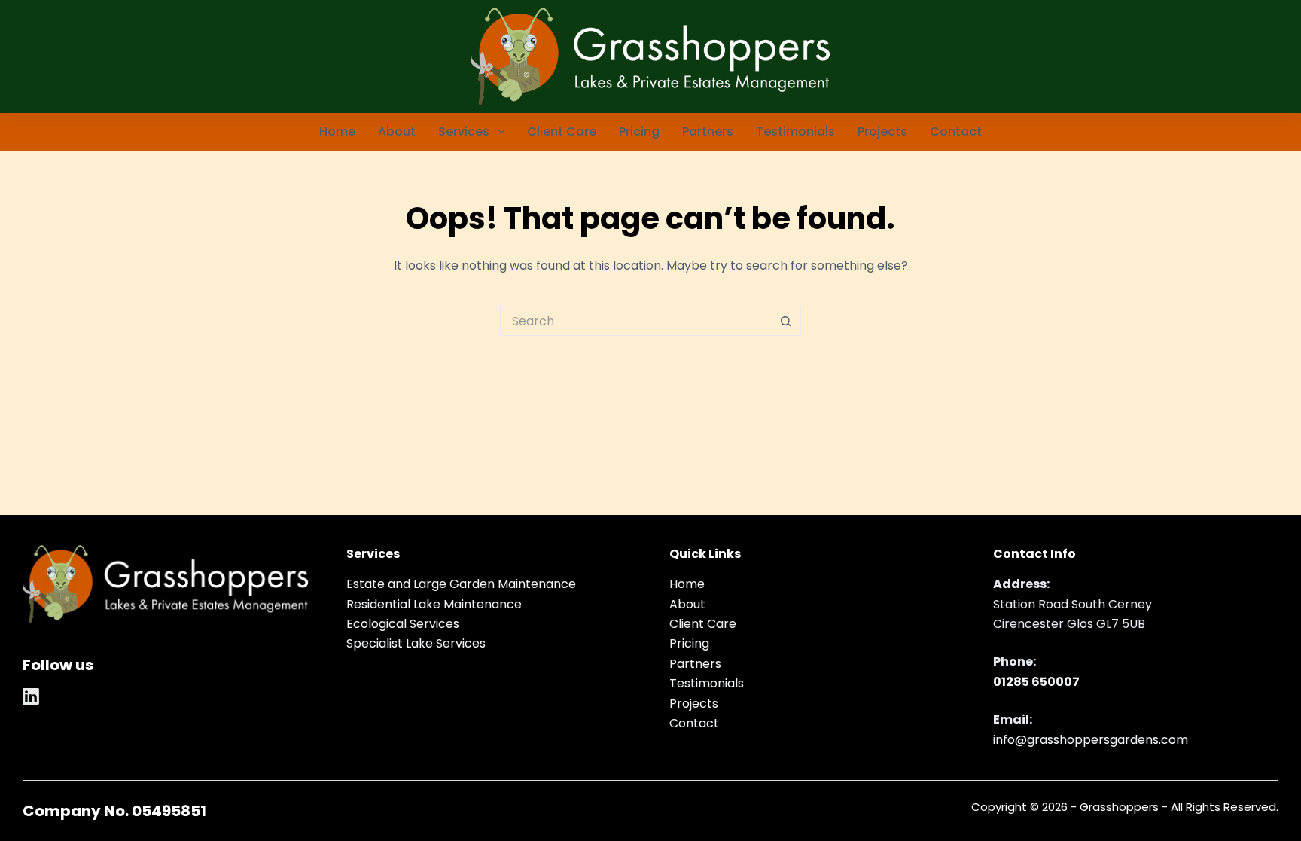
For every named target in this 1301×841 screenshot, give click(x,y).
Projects (882, 131)
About (397, 131)
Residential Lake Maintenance (434, 604)
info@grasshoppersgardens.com (1090, 739)
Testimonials (795, 131)
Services (463, 131)
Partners (707, 131)
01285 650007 (1036, 681)
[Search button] (786, 321)
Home (337, 131)
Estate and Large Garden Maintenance (461, 584)
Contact (956, 131)
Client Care (561, 131)
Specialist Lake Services (416, 643)
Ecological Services (402, 623)
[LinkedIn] (31, 696)
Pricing (639, 131)
